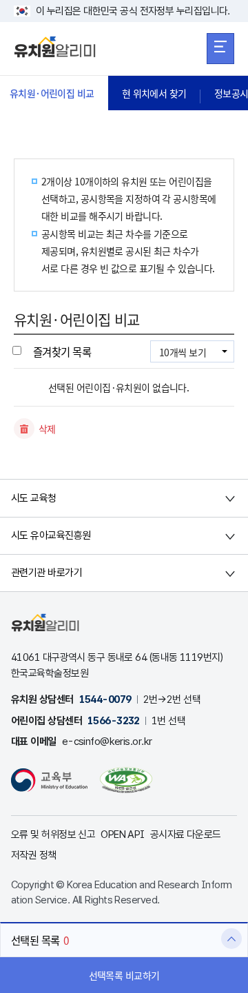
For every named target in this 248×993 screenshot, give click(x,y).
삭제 (47, 429)
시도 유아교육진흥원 (50, 535)
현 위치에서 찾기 (154, 93)
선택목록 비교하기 (124, 975)
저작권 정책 (33, 855)
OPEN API (123, 834)
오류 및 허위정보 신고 (53, 834)
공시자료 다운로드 (185, 834)
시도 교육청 (33, 498)
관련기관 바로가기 (46, 572)
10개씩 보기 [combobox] (182, 352)
